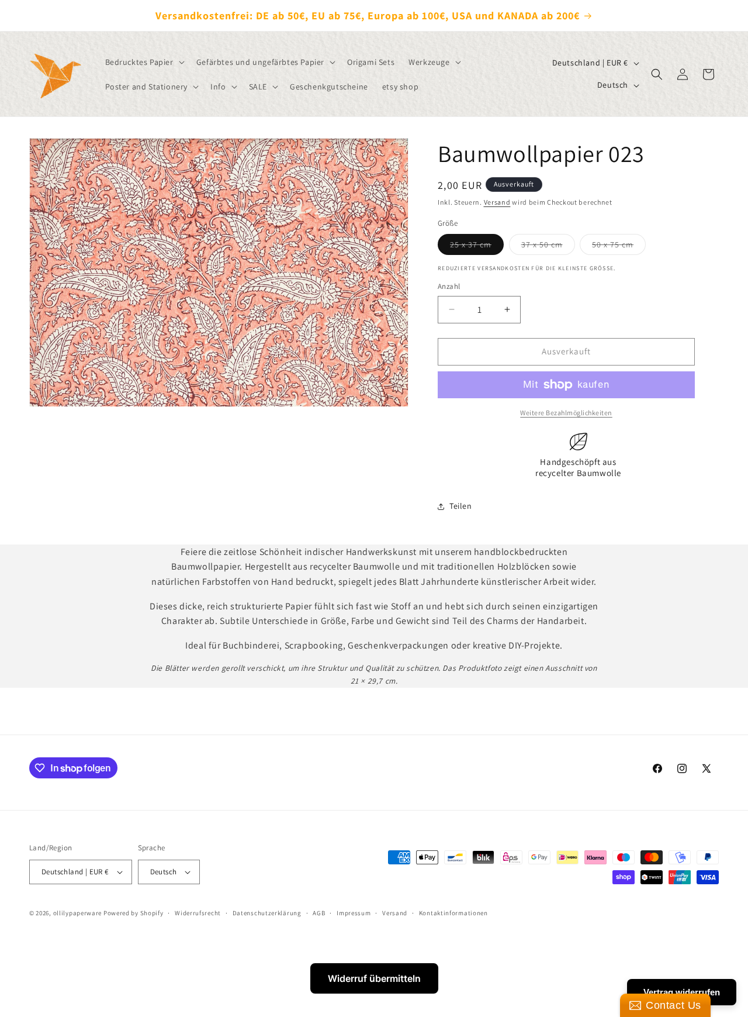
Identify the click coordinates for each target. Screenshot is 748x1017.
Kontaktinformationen (453, 912)
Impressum (353, 912)
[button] (143, 62)
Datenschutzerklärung (267, 912)
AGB (319, 912)
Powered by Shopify (133, 913)
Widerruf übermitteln (374, 978)
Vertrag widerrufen (681, 992)
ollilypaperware (77, 913)
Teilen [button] (460, 506)
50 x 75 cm (619, 247)
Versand (497, 202)
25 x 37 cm (477, 247)
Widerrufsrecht (198, 912)
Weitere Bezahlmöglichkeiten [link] (566, 412)
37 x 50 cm (548, 247)
